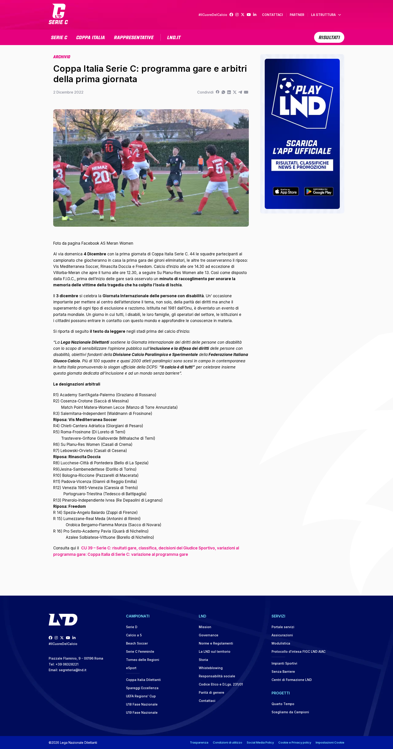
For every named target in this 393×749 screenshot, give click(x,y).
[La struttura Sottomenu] (339, 14)
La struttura (323, 15)
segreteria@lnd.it (72, 670)
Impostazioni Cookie (330, 742)
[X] (234, 92)
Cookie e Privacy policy (294, 742)
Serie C (59, 37)
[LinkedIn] (256, 15)
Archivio (61, 56)
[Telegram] (240, 92)
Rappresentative (134, 37)
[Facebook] (232, 15)
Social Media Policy (260, 742)
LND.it (174, 37)
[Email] (246, 92)
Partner (297, 15)
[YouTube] (250, 15)
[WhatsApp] (223, 92)
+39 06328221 (66, 664)
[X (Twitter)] (244, 15)
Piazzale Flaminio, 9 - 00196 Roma (76, 658)
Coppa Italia (90, 37)
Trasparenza (199, 742)
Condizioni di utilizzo (227, 742)
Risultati (329, 37)
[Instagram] (238, 15)
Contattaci (272, 15)
